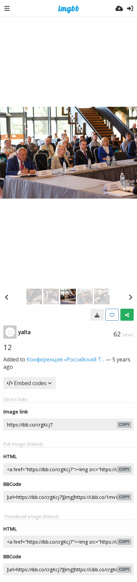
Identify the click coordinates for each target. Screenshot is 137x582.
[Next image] (130, 297)
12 (7, 347)
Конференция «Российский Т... (65, 359)
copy (124, 424)
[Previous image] (6, 297)
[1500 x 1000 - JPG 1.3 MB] (97, 315)
